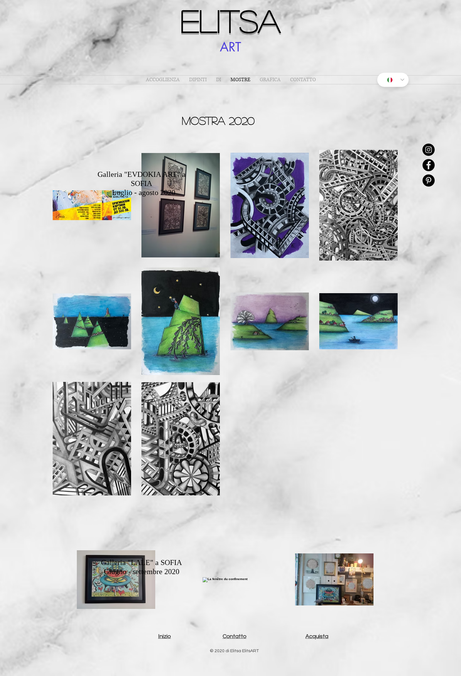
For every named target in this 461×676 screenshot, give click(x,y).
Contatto (234, 636)
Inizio (164, 636)
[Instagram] (428, 150)
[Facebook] (428, 165)
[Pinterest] (428, 180)
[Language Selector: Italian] (393, 80)
